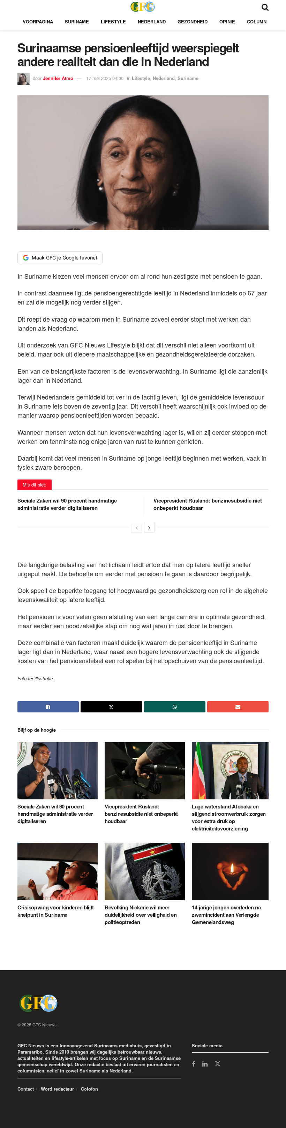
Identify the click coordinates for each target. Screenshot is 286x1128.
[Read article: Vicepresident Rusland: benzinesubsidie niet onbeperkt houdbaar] (145, 770)
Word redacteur (57, 1088)
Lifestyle (113, 21)
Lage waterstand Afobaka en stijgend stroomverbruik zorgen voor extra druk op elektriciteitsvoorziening (229, 817)
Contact (25, 1088)
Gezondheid (193, 21)
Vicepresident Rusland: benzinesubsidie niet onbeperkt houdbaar (207, 504)
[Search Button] (265, 6)
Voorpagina (38, 21)
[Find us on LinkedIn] (205, 1064)
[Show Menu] (20, 6)
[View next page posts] (149, 528)
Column (256, 21)
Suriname (77, 21)
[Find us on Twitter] (217, 1064)
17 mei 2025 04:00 (104, 78)
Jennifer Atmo (58, 78)
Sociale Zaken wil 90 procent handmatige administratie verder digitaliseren (67, 504)
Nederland (152, 21)
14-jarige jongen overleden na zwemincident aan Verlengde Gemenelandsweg (226, 914)
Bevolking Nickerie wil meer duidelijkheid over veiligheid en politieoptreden (140, 914)
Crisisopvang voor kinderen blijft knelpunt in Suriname (55, 910)
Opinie (227, 21)
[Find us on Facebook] (193, 1064)
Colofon (89, 1088)
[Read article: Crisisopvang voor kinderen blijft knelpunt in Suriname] (57, 871)
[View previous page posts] (136, 528)
